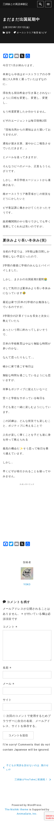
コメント (10, 626)
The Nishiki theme (16, 809)
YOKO (27, 584)
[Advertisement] (27, 512)
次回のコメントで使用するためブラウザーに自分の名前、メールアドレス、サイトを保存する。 (27, 721)
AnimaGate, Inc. (27, 813)
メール (8, 683)
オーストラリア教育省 (29, 32)
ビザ (44, 32)
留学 (8, 32)
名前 (7, 667)
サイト (7, 699)
